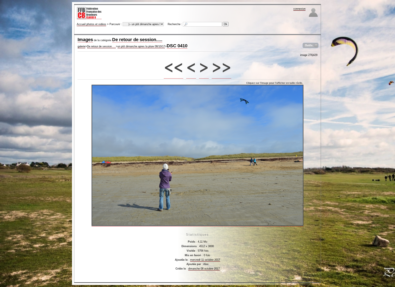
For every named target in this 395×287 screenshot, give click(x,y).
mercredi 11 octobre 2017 (205, 259)
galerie (81, 46)
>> (221, 65)
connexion (299, 8)
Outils (309, 45)
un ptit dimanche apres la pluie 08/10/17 (141, 46)
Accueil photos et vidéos (91, 24)
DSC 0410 (177, 45)
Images (85, 39)
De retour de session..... (137, 39)
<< (174, 65)
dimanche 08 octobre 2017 (204, 268)
